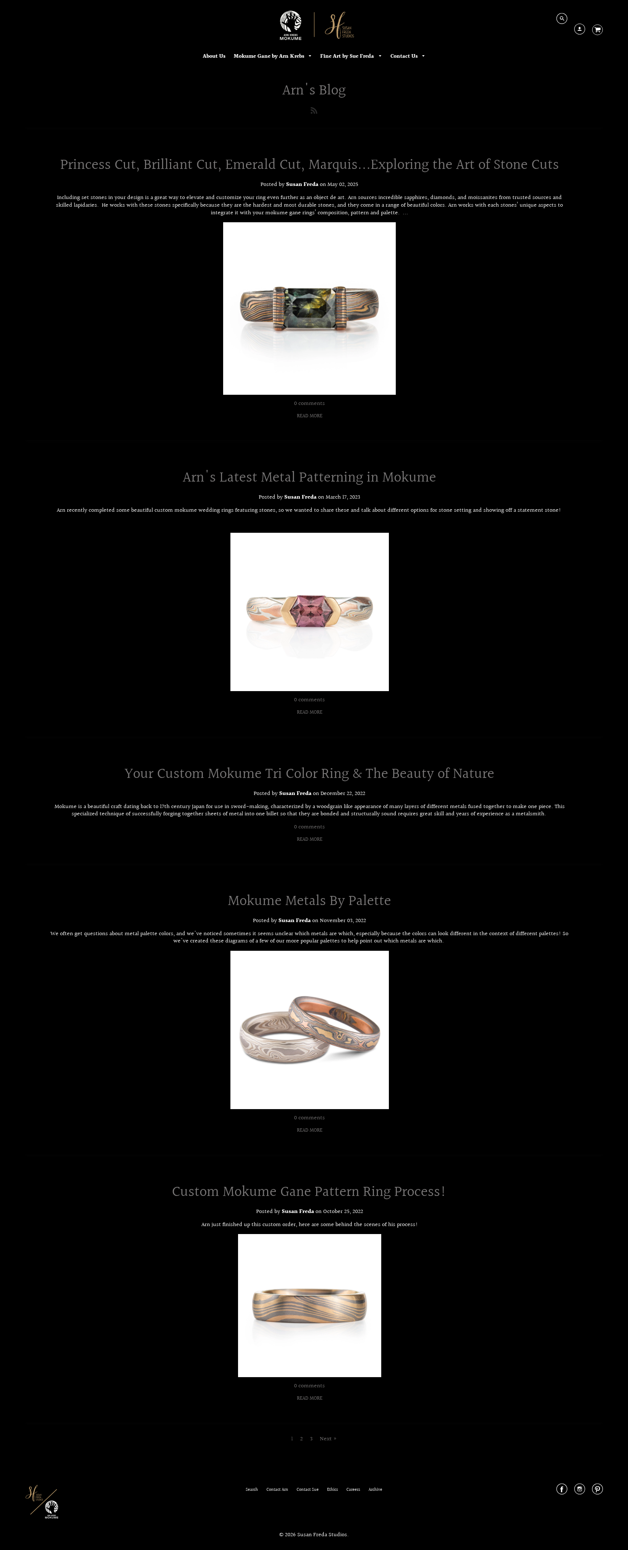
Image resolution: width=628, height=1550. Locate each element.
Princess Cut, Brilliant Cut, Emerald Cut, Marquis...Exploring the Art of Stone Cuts (309, 165)
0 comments (309, 403)
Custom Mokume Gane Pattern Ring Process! (309, 1192)
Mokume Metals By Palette (309, 901)
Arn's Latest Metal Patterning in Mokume (309, 477)
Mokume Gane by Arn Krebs (270, 56)
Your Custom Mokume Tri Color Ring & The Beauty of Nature (309, 774)
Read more (309, 416)
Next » (328, 1439)
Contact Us (404, 56)
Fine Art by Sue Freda (347, 56)
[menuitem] (214, 56)
